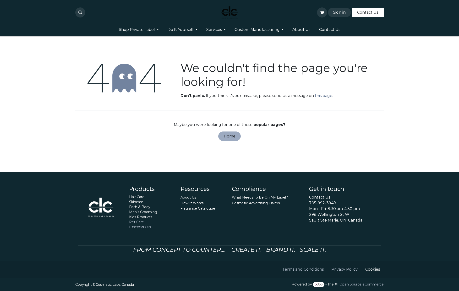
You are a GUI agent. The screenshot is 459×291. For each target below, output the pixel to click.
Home (229, 136)
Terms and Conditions (303, 269)
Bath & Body (139, 207)
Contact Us (367, 12)
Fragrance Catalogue (197, 208)
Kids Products (140, 217)
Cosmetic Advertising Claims (256, 203)
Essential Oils (140, 227)
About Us (188, 197)
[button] (80, 12)
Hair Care (136, 197)
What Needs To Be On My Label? (260, 197)
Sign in (339, 12)
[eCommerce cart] (322, 12)
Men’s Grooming (143, 212)
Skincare (136, 202)
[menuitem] (139, 29)
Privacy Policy (344, 269)
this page (323, 95)
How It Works (191, 203)
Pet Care (136, 222)
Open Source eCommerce (361, 284)
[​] (88, 12)
